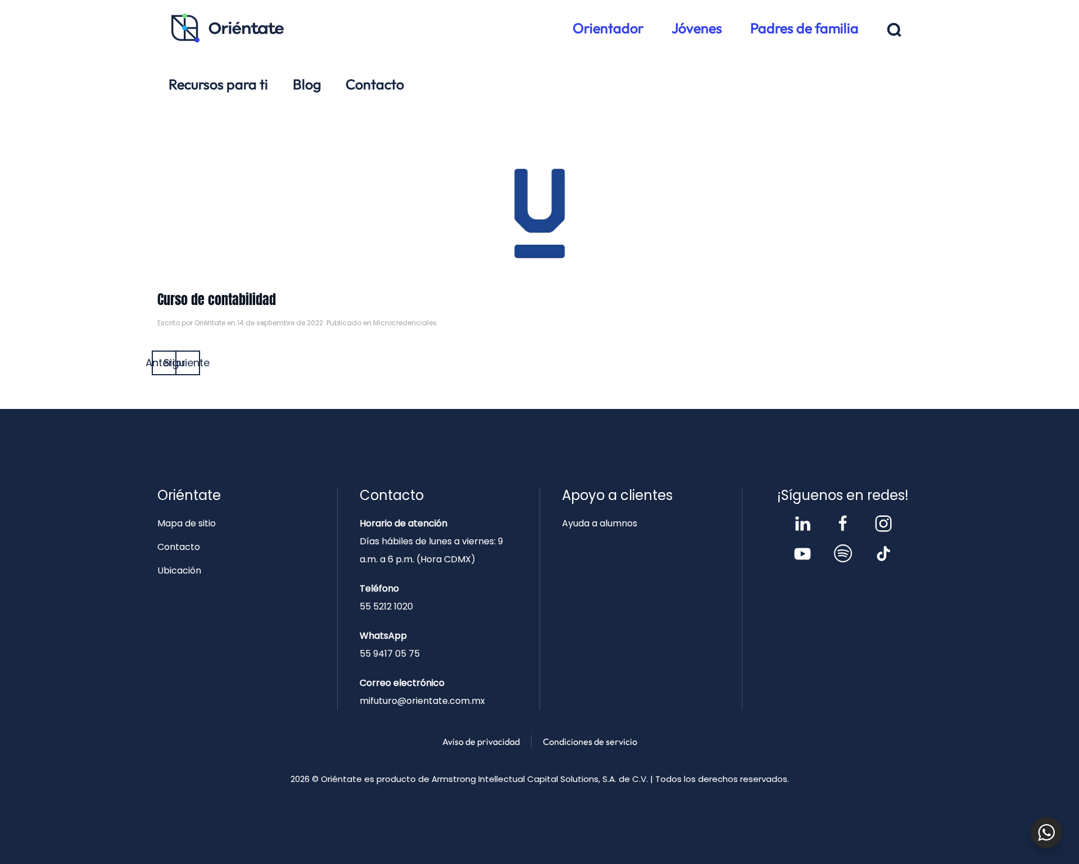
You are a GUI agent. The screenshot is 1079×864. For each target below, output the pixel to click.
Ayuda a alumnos (599, 523)
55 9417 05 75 (390, 653)
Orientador (608, 28)
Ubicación (179, 570)
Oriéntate (209, 323)
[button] (894, 30)
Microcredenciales (405, 323)
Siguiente (187, 363)
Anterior (164, 363)
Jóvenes (697, 28)
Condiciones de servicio (590, 741)
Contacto (375, 84)
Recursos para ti (218, 84)
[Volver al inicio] (227, 28)
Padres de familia (804, 28)
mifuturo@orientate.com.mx (422, 700)
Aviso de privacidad (481, 741)
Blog (307, 84)
